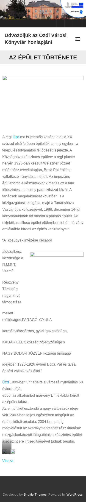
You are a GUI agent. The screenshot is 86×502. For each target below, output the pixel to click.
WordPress (75, 494)
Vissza (7, 461)
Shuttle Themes (35, 494)
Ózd (16, 137)
